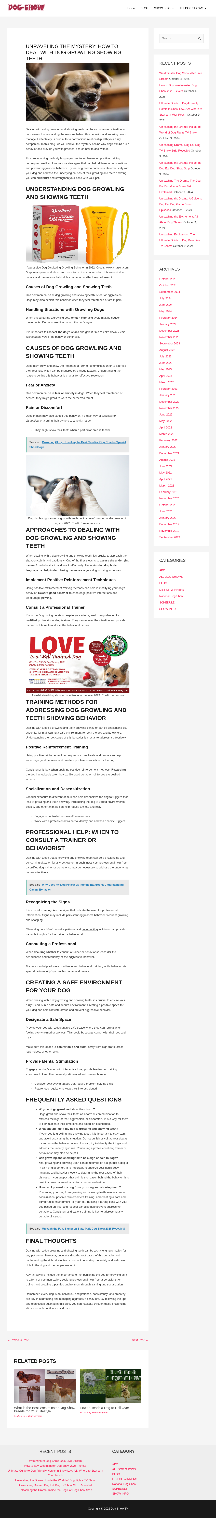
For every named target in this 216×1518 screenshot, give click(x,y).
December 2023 (169, 330)
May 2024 (165, 311)
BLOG (144, 8)
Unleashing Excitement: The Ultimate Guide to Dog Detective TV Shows (179, 240)
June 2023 (165, 363)
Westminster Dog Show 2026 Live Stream (55, 1460)
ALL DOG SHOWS (191, 8)
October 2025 (167, 279)
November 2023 (169, 337)
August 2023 (167, 350)
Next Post (140, 1340)
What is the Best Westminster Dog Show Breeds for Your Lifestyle (44, 1409)
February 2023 (168, 388)
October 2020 (167, 505)
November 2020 (169, 498)
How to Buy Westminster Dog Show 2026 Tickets (55, 1465)
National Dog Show (171, 596)
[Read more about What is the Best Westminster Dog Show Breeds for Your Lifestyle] (45, 1385)
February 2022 (168, 440)
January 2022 (167, 446)
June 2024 (165, 304)
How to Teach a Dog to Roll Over (104, 1408)
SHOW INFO (162, 8)
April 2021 (165, 479)
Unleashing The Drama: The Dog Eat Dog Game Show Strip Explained (179, 186)
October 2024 (167, 285)
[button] (172, 8)
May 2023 (165, 369)
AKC (162, 570)
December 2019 (169, 524)
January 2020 (167, 517)
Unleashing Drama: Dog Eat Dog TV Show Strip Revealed (55, 1485)
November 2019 (169, 530)
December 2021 (169, 453)
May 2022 (165, 421)
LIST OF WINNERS (171, 589)
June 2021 (165, 466)
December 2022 (169, 401)
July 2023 (165, 356)
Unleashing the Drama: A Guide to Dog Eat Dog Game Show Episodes (180, 204)
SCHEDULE (166, 602)
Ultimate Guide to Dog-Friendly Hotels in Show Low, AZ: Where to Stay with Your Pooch (180, 109)
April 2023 (165, 376)
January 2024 (167, 324)
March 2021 (166, 485)
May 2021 (165, 472)
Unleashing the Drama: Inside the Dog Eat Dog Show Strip (55, 1490)
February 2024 (168, 317)
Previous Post (18, 1340)
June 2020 (165, 511)
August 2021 (167, 459)
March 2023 (166, 382)
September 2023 (169, 343)
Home (131, 8)
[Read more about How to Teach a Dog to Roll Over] (110, 1385)
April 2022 (165, 427)
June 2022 (165, 414)
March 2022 (166, 434)
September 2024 (169, 291)
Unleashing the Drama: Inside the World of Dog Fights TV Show (55, 1480)
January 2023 (167, 395)
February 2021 (168, 492)
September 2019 (169, 537)
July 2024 (165, 298)
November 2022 (169, 408)
